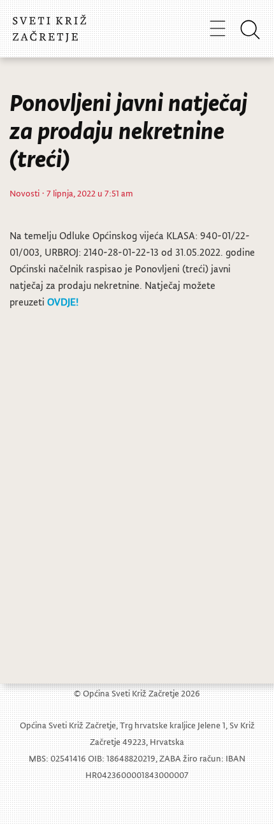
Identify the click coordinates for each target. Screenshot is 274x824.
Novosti (25, 193)
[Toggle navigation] (217, 28)
